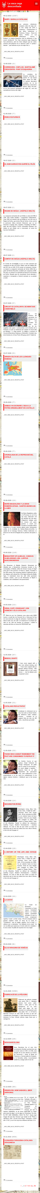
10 (32, 1186)
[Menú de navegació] (36, 3)
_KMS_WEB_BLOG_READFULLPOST (14, 51)
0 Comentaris (9, 58)
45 (34, 1186)
